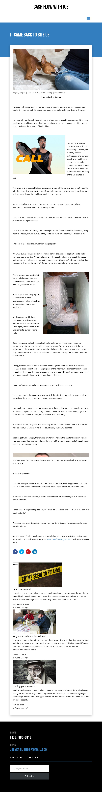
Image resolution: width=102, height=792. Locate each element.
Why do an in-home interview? (29, 636)
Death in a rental (22, 589)
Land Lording (46, 92)
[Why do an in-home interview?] (34, 633)
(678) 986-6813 (20, 737)
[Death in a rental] (40, 586)
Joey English (20, 92)
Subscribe (29, 776)
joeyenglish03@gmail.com (29, 749)
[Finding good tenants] (34, 684)
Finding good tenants (24, 687)
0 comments (59, 92)
